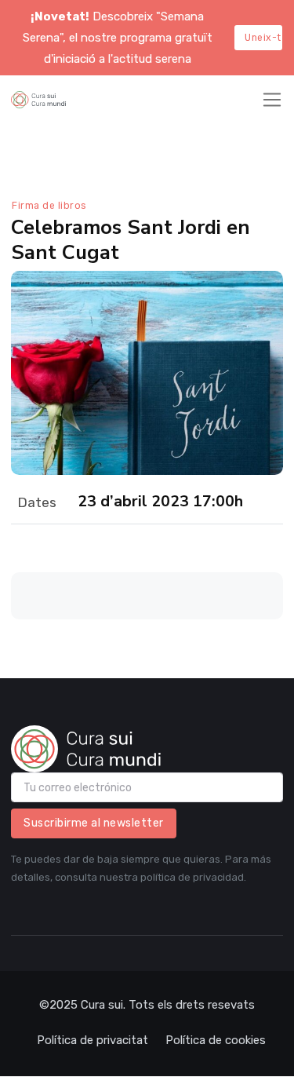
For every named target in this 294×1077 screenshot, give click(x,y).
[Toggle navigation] (272, 100)
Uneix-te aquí (263, 37)
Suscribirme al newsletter (94, 823)
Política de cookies (215, 1040)
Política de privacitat (92, 1040)
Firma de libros (49, 205)
